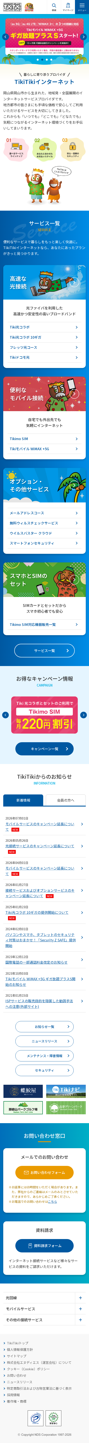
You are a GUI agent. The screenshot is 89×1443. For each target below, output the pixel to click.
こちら (52, 1201)
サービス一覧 (44, 650)
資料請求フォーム (48, 1245)
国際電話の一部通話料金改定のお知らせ (36, 962)
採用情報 (13, 1394)
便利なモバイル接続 (26, 393)
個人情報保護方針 (20, 1349)
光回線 (11, 1297)
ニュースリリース (44, 1041)
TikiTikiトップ (17, 1343)
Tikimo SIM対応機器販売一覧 (33, 624)
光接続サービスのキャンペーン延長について (39, 848)
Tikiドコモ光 (20, 357)
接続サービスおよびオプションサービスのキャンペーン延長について (40, 893)
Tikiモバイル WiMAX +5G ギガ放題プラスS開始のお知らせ (40, 981)
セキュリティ (44, 1070)
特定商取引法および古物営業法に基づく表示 (39, 1388)
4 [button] (51, 60)
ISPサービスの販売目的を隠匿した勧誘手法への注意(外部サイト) (39, 1003)
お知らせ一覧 (44, 1026)
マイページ (68, 10)
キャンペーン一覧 (44, 748)
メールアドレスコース (27, 512)
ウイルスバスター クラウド (31, 533)
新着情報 (23, 800)
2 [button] (42, 60)
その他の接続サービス (24, 1319)
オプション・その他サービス (29, 485)
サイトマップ (16, 1356)
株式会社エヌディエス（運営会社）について (39, 1362)
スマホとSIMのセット (28, 579)
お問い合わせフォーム (47, 1172)
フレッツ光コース (23, 347)
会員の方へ (65, 800)
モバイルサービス (20, 1308)
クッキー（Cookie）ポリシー (28, 1369)
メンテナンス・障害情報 (44, 1055)
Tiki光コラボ (20, 327)
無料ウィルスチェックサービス (34, 523)
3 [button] (47, 60)
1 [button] (38, 60)
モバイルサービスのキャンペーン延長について (39, 826)
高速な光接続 (18, 282)
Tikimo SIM (19, 438)
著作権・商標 (16, 1401)
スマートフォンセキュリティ (32, 543)
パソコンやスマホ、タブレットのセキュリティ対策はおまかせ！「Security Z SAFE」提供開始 (40, 940)
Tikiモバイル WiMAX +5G (29, 448)
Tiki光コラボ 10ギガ (25, 337)
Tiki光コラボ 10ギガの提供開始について (36, 915)
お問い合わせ (16, 1375)
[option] (44, 36)
